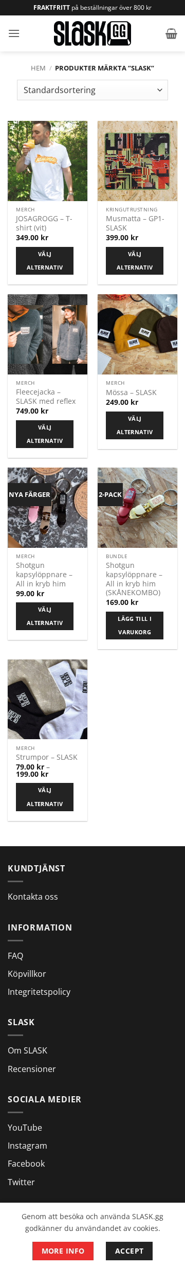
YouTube (25, 1127)
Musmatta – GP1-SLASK (135, 223)
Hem (38, 68)
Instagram (27, 1145)
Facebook (26, 1163)
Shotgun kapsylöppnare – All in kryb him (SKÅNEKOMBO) (134, 579)
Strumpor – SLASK (47, 757)
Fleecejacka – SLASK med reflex (46, 396)
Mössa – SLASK (131, 392)
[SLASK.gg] (92, 33)
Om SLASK (27, 1050)
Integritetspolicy (39, 991)
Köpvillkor (27, 973)
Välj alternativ (45, 260)
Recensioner (32, 1069)
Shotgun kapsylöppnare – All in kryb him (44, 574)
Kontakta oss (33, 896)
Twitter (21, 1182)
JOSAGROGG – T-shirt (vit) (44, 223)
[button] (14, 33)
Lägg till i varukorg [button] (135, 625)
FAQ (15, 955)
